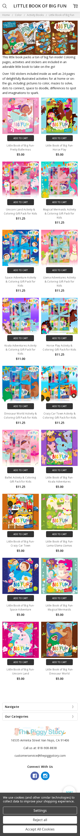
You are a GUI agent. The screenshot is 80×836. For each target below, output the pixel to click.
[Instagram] (45, 776)
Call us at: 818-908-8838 (40, 748)
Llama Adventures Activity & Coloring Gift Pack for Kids (59, 281)
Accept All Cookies (40, 829)
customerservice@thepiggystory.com (40, 756)
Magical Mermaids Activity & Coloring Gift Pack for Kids (59, 213)
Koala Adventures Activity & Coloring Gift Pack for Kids (20, 349)
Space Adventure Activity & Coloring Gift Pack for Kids (20, 281)
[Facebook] (35, 776)
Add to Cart (20, 138)
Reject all (40, 820)
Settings (40, 810)
